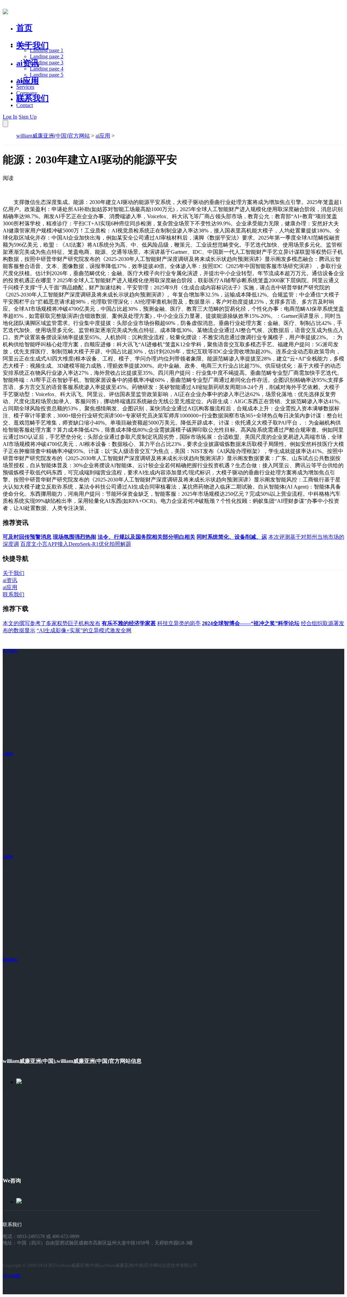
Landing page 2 (46, 56)
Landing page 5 (46, 75)
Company (26, 93)
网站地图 (11, 1275)
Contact (24, 105)
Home (22, 44)
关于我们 (32, 45)
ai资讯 (27, 63)
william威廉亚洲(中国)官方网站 (53, 136)
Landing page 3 (46, 62)
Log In (10, 117)
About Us (26, 81)
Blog (21, 99)
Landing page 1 (46, 50)
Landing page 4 (46, 68)
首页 (24, 27)
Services (25, 87)
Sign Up (28, 117)
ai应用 (103, 136)
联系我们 (32, 98)
